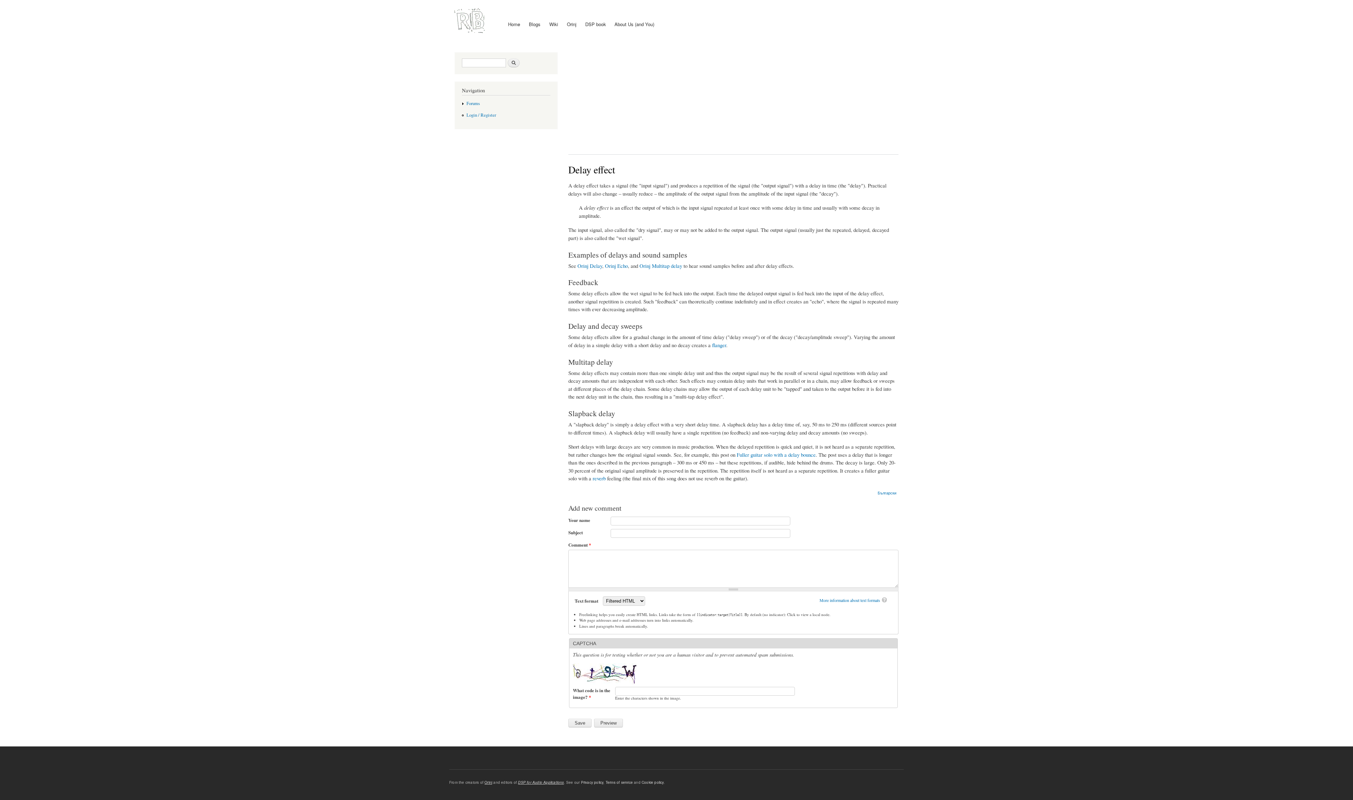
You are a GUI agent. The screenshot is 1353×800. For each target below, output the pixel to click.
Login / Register (481, 115)
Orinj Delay (589, 265)
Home (514, 24)
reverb (599, 478)
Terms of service (619, 782)
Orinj (571, 24)
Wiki (553, 24)
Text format (587, 600)
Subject (575, 532)
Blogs (534, 24)
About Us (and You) (634, 24)
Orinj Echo (616, 265)
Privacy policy (592, 782)
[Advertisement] (733, 98)
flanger (719, 345)
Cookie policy (653, 782)
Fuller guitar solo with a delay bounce (776, 454)
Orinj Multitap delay (661, 265)
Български (887, 493)
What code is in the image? (591, 694)
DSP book (595, 24)
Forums (473, 103)
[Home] (470, 21)
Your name (579, 520)
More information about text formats (850, 600)
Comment (579, 544)
